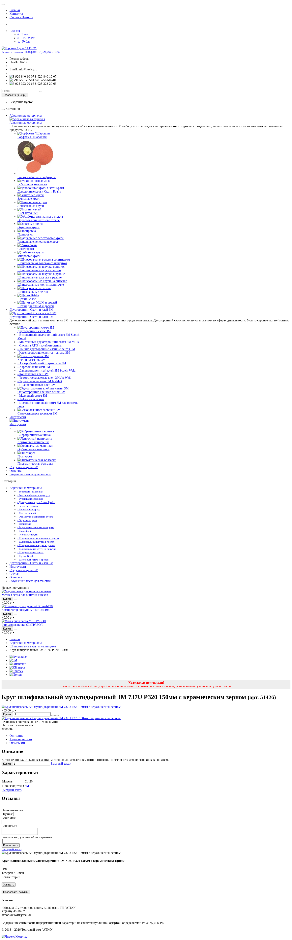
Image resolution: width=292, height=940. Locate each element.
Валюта (15, 30)
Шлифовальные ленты (32, 291)
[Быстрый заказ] (53, 715)
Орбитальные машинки (33, 449)
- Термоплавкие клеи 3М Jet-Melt (39, 381)
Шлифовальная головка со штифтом (42, 263)
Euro (22, 34)
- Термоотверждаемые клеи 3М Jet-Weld (44, 377)
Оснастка (16, 470)
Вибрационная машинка (34, 435)
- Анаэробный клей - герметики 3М (41, 363)
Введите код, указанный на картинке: (27, 837)
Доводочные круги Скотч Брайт (39, 191)
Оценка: (7, 814)
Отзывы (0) (17, 742)
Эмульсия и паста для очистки (30, 474)
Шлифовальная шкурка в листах (39, 270)
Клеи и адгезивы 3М (31, 359)
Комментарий (11, 877)
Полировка (25, 234)
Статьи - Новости (21, 17)
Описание (16, 735)
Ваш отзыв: (9, 825)
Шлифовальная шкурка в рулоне (39, 277)
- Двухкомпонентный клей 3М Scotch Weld (46, 370)
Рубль (23, 41)
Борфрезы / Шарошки (32, 137)
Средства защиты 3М (24, 467)
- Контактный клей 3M (32, 374)
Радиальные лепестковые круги (38, 241)
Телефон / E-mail (13, 873)
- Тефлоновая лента (30, 399)
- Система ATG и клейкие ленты (39, 345)
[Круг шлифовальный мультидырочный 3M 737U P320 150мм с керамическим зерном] (61, 706)
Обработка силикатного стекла (38, 220)
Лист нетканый (27, 213)
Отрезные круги (28, 227)
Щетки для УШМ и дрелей (35, 306)
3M (27, 785)
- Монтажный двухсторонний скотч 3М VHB (48, 341)
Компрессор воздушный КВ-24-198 (25, 609)
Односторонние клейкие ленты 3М (41, 392)
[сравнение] (15, 599)
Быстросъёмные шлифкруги (36, 177)
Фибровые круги (29, 256)
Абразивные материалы (26, 115)
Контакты (16, 13)
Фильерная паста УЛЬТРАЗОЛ (22, 624)
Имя (4, 868)
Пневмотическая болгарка (35, 463)
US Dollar (25, 38)
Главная (15, 10)
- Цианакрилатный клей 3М (36, 384)
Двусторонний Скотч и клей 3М (31, 309)
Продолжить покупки (15, 891)
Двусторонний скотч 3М (34, 331)
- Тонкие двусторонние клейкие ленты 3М (46, 349)
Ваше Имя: (9, 818)
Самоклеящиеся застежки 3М (37, 413)
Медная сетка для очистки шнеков (25, 595)
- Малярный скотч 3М (32, 395)
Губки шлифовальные (32, 184)
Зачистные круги (29, 198)
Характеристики (21, 739)
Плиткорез (24, 456)
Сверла (14, 573)
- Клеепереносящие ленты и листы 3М (43, 352)
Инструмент (18, 417)
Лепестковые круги (30, 205)
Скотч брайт (25, 248)
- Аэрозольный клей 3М (33, 367)
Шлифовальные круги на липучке (40, 284)
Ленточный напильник (33, 442)
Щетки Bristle (26, 299)
